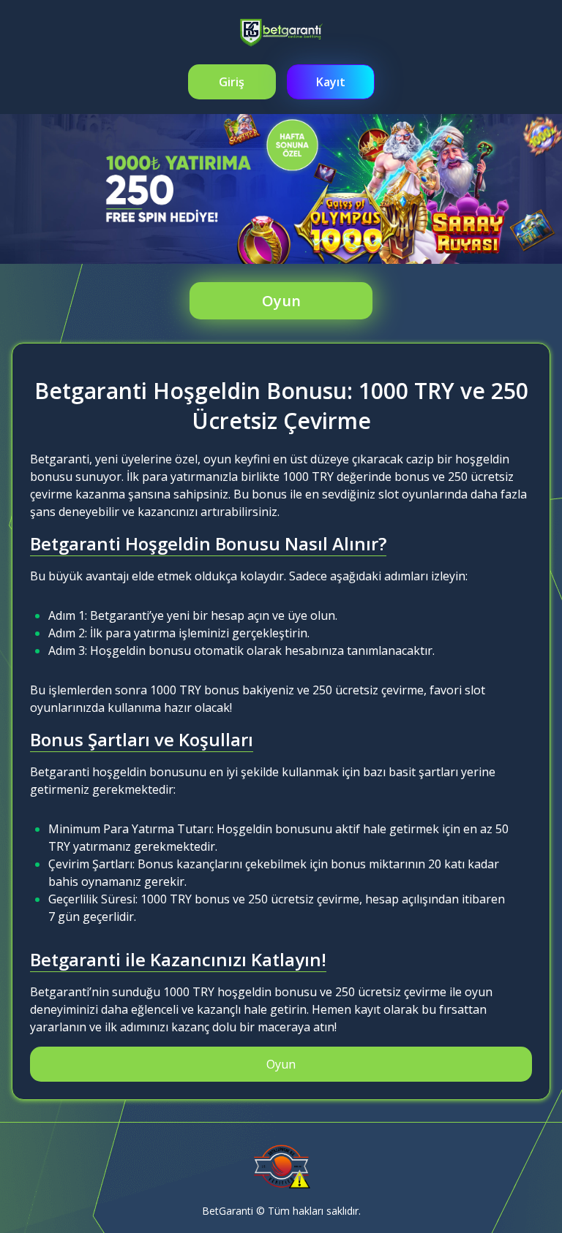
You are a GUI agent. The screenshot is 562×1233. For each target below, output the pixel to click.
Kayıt (330, 82)
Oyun (281, 301)
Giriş (231, 82)
